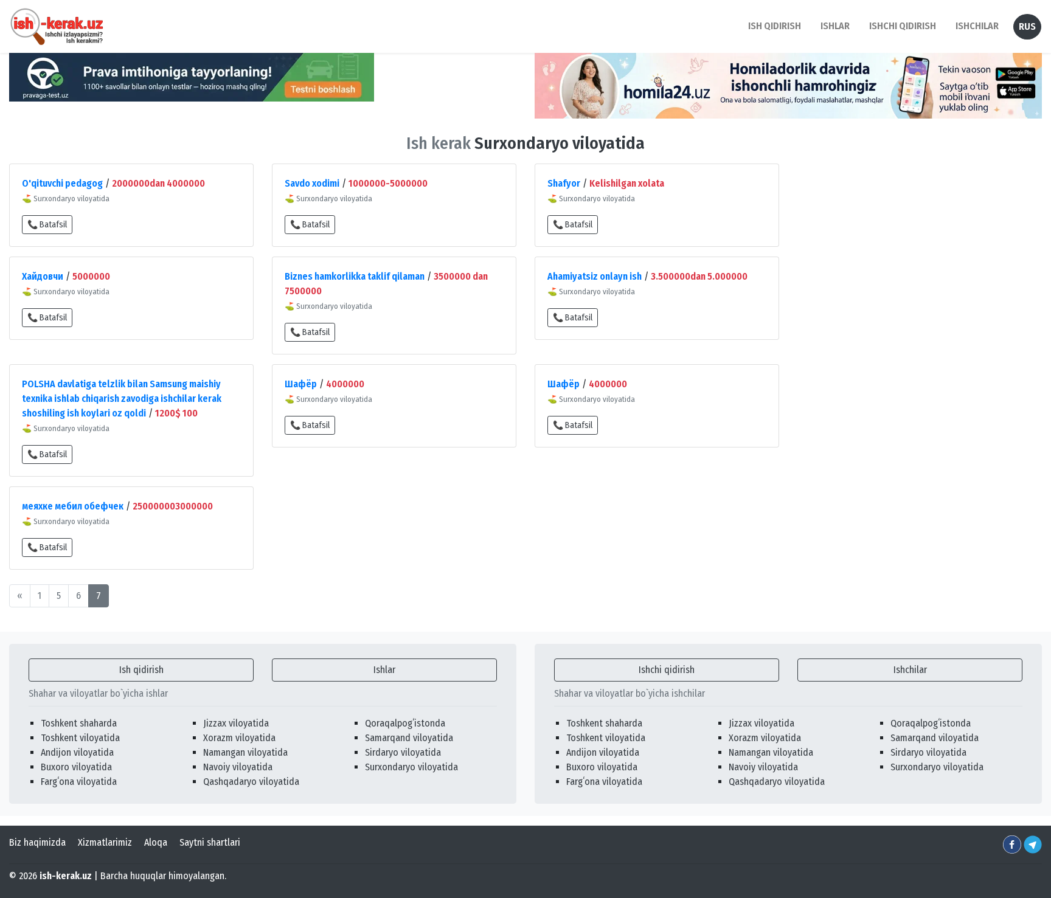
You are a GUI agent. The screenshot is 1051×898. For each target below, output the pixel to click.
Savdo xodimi (312, 183)
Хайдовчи (42, 276)
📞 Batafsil (47, 224)
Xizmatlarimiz (105, 842)
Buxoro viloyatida (76, 767)
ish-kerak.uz (66, 876)
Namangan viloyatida (245, 752)
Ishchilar (910, 669)
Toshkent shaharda (79, 723)
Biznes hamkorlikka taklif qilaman (355, 276)
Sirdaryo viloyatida (403, 752)
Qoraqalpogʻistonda (405, 723)
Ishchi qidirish (902, 26)
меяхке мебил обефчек (72, 506)
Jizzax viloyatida (236, 723)
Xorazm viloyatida (239, 738)
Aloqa (155, 842)
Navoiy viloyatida (237, 767)
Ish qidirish (141, 669)
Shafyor (563, 183)
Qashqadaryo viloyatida (251, 781)
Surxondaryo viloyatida (411, 767)
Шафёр (301, 384)
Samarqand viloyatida (409, 738)
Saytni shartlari (209, 842)
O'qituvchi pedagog (62, 183)
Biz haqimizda (37, 842)
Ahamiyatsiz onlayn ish (594, 276)
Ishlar (384, 669)
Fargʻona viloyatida (79, 781)
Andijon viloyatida (77, 752)
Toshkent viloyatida (80, 738)
